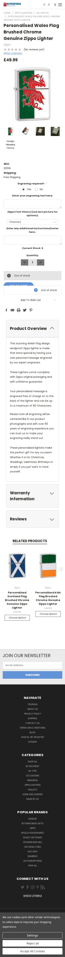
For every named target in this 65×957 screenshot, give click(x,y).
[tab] (32, 328)
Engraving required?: (32, 183)
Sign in (25, 737)
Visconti (32, 851)
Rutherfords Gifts (33, 823)
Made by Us (32, 798)
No (41, 189)
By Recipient (32, 766)
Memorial (32, 780)
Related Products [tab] (30, 541)
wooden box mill (32, 842)
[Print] (18, 310)
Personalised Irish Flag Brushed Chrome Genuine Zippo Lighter (48, 598)
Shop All (32, 761)
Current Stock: (32, 248)
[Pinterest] (31, 310)
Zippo (32, 828)
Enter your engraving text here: (32, 195)
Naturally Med (32, 846)
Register (39, 737)
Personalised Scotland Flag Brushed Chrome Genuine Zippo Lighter (17, 600)
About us (32, 709)
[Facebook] (6, 310)
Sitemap (32, 741)
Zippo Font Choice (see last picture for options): (32, 213)
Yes (29, 189)
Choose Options (17, 617)
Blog (32, 732)
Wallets (32, 789)
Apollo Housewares (32, 832)
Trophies (33, 704)
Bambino (32, 856)
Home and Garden (33, 794)
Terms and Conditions (32, 727)
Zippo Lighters (33, 784)
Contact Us (32, 723)
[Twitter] (25, 310)
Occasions (32, 775)
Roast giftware (32, 837)
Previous (4, 569)
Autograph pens (32, 860)
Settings (32, 935)
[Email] (12, 310)
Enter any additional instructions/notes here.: (32, 230)
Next (61, 569)
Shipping (32, 718)
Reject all (33, 943)
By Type (32, 770)
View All (32, 865)
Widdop (32, 818)
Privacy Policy (32, 713)
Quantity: (32, 255)
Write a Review (13, 53)
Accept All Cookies (32, 951)
